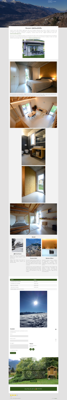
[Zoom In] (56, 339)
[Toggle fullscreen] (56, 329)
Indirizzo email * (13, 338)
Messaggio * (12, 343)
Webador (56, 398)
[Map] (43, 335)
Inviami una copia (14, 350)
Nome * (11, 334)
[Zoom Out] (56, 340)
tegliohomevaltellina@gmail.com (15, 33)
